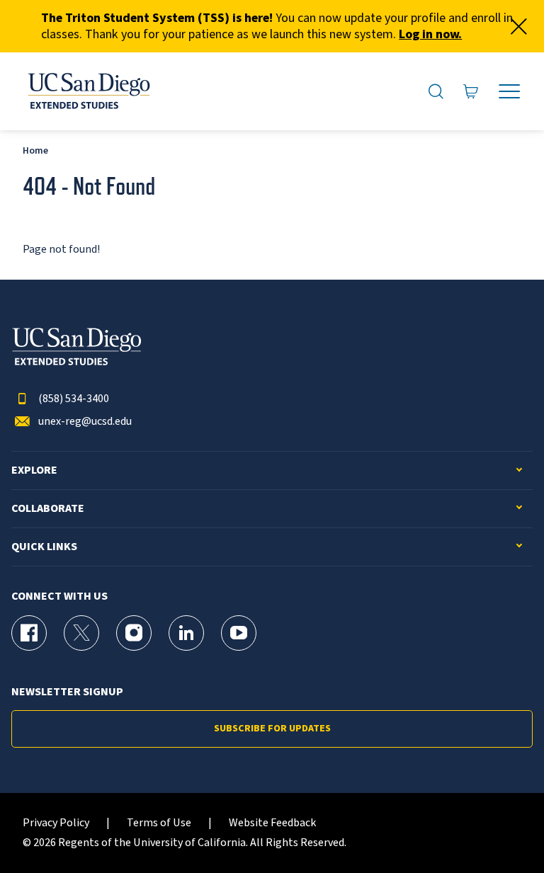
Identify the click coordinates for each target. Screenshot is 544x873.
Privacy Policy (56, 823)
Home (35, 150)
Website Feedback (272, 823)
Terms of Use (159, 823)
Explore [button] (34, 470)
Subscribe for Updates (272, 728)
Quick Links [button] (44, 547)
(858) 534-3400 (73, 399)
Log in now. (430, 34)
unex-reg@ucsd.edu (85, 421)
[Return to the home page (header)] (88, 91)
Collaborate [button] (47, 508)
